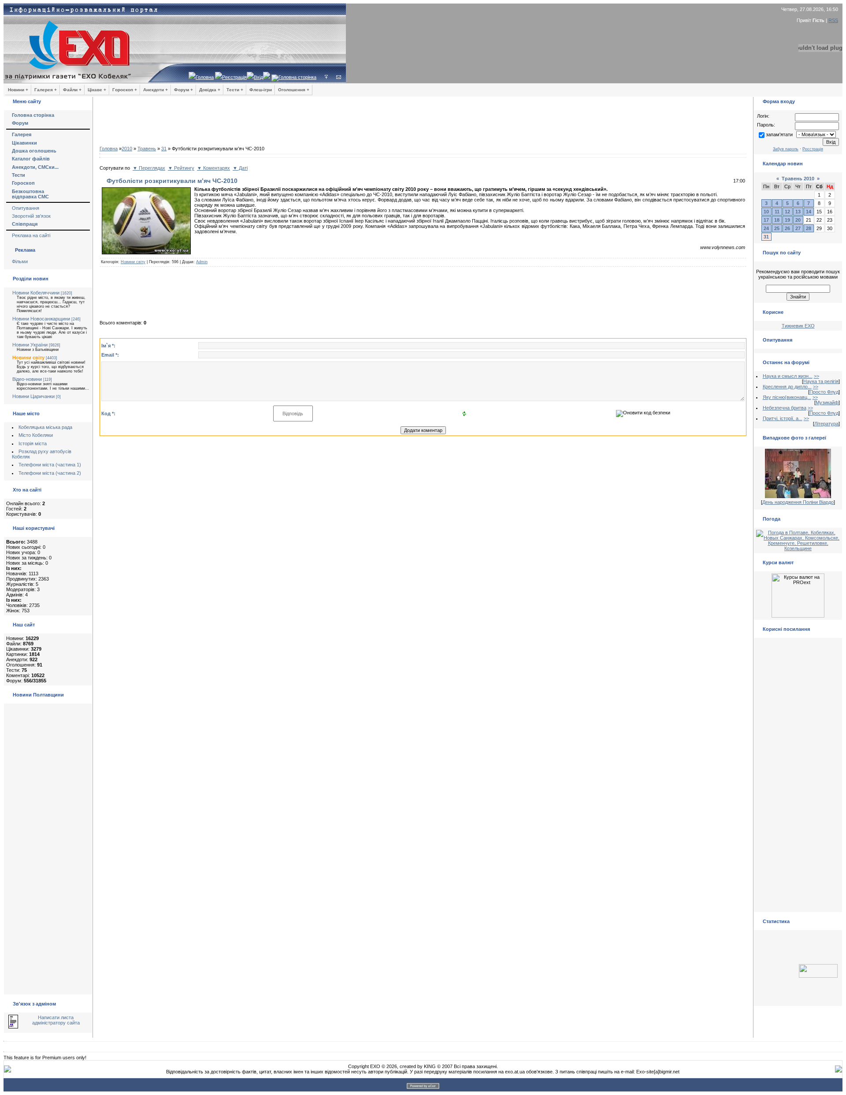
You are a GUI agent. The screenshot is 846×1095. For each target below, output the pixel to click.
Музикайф (827, 402)
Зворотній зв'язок (31, 216)
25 (776, 228)
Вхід (258, 77)
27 (798, 228)
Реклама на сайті (31, 235)
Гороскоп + (124, 89)
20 (798, 220)
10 (766, 211)
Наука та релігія (821, 381)
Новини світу (28, 357)
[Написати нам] (338, 77)
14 (808, 211)
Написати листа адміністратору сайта (56, 1020)
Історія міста (33, 443)
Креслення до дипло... (787, 386)
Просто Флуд (824, 392)
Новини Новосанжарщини (41, 318)
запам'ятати (779, 134)
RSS (833, 20)
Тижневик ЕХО (798, 325)
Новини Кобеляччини (35, 292)
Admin (202, 262)
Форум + (183, 89)
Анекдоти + (155, 89)
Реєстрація (234, 77)
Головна (205, 77)
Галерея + (45, 89)
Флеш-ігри (260, 89)
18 (776, 220)
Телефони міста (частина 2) (50, 473)
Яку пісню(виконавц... (787, 397)
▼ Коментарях (213, 168)
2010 (127, 148)
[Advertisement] (423, 123)
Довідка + (209, 89)
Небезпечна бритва (784, 407)
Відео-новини (27, 379)
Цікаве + (97, 89)
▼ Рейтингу (181, 168)
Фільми (20, 261)
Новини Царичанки (33, 396)
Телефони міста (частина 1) (50, 464)
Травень (146, 148)
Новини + (18, 89)
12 (787, 211)
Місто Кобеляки (36, 435)
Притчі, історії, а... (782, 418)
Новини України (30, 344)
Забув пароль (785, 149)
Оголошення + (293, 89)
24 (766, 228)
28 (808, 228)
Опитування (25, 208)
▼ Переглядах (149, 168)
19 (787, 220)
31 (164, 148)
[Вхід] (326, 77)
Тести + (234, 89)
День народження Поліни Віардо (798, 502)
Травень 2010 (798, 178)
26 (787, 228)
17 (766, 220)
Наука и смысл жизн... (788, 376)
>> (816, 376)
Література (826, 423)
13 (798, 211)
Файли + (72, 89)
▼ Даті (240, 168)
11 (777, 211)
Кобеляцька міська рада (45, 427)
